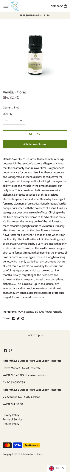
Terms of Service (12, 419)
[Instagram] (10, 350)
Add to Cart (35, 134)
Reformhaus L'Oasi (32, 453)
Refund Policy (11, 424)
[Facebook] (5, 350)
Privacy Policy (11, 415)
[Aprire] (5, 6)
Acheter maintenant (35, 144)
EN (57, 468)
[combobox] (56, 468)
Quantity (7, 113)
